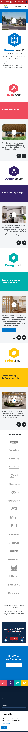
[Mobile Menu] (25, 6)
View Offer (14, 638)
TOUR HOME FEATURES (9, 330)
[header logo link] (5, 6)
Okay (4, 727)
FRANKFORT (19, 6)
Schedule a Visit (14, 670)
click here (15, 634)
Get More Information (14, 665)
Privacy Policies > (6, 723)
